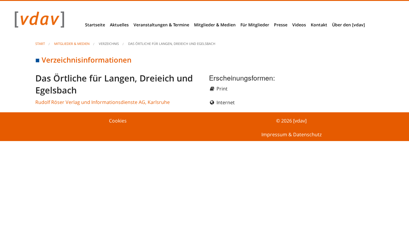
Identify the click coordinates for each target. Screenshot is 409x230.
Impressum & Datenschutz (291, 134)
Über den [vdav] (348, 25)
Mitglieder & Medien (215, 25)
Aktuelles (119, 25)
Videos (299, 25)
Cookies (118, 120)
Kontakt (319, 25)
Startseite (95, 25)
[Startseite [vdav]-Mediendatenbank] (37, 21)
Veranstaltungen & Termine (161, 25)
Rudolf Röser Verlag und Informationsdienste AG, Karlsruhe (102, 102)
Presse (280, 25)
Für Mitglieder (254, 25)
